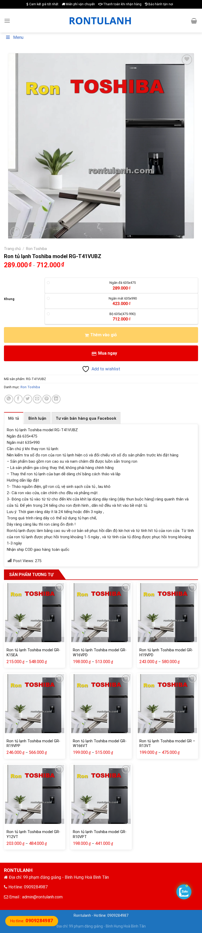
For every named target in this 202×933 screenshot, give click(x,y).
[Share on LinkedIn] (56, 399)
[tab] (13, 418)
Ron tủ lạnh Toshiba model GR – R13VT (167, 743)
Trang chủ (12, 249)
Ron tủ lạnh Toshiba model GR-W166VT (100, 743)
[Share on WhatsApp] (8, 399)
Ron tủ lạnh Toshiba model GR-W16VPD (100, 652)
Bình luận (37, 418)
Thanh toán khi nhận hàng (122, 4)
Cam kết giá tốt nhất (43, 4)
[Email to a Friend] (37, 399)
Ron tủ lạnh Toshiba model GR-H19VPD (166, 652)
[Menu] (7, 20)
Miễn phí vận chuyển (80, 4)
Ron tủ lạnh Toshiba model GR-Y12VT (33, 834)
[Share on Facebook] (18, 399)
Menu (18, 37)
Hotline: (31, 921)
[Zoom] (15, 232)
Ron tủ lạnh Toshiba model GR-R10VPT (100, 834)
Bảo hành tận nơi (160, 4)
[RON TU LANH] (101, 21)
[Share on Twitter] (27, 399)
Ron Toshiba (36, 249)
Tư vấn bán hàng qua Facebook (86, 418)
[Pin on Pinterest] (46, 399)
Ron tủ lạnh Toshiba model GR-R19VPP (33, 743)
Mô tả (13, 418)
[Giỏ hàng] (194, 20)
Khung (9, 299)
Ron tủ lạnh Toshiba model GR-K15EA (33, 652)
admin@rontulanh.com (42, 896)
